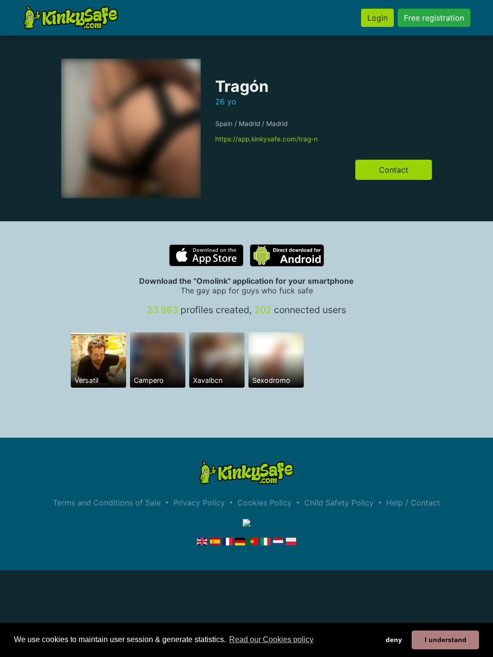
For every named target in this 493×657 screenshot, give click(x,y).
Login (377, 18)
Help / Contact (413, 502)
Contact (393, 170)
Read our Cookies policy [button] (271, 639)
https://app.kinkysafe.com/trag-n (266, 139)
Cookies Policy (264, 502)
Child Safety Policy (339, 502)
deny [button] (394, 640)
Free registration (434, 18)
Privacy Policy (199, 502)
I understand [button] (446, 640)
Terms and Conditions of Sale (107, 502)
